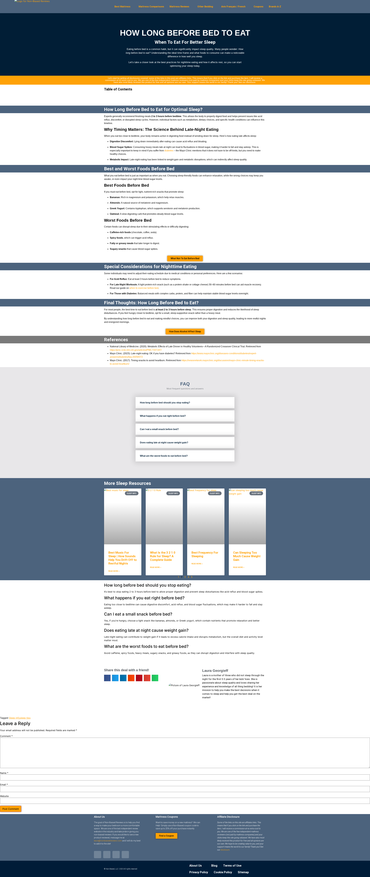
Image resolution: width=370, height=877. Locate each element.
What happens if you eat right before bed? (163, 416)
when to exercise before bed (144, 288)
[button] (185, 95)
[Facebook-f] (106, 854)
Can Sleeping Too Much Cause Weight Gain (246, 556)
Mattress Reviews (179, 6)
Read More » (114, 571)
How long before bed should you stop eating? (165, 402)
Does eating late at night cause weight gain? (164, 442)
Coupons (258, 6)
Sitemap (243, 872)
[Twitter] (97, 854)
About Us (99, 816)
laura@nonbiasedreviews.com (108, 841)
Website (4, 796)
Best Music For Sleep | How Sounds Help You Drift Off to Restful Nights (122, 558)
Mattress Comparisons (151, 6)
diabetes (168, 150)
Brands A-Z (275, 6)
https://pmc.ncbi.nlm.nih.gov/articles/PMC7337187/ (136, 350)
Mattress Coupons (167, 816)
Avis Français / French (233, 6)
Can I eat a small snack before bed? (159, 429)
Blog (214, 865)
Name (4, 773)
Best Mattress (122, 6)
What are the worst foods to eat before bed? (164, 456)
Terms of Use (232, 865)
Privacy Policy (198, 872)
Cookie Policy (223, 872)
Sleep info (14, 717)
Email (4, 784)
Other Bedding (205, 6)
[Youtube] (116, 854)
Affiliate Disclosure (228, 816)
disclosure (225, 850)
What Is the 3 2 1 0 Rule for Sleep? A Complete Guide (162, 556)
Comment (6, 736)
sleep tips (25, 717)
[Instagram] (125, 854)
